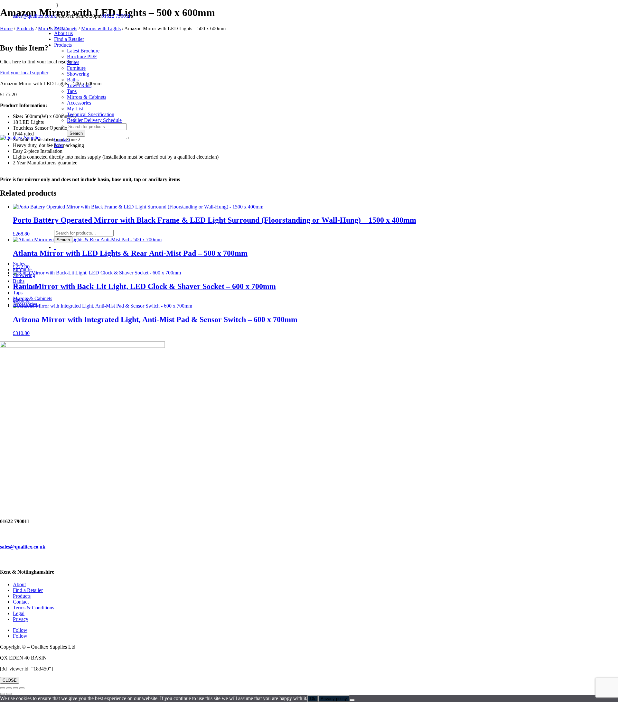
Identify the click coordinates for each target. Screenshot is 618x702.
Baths (73, 79)
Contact (62, 139)
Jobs (58, 145)
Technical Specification (90, 114)
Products (63, 45)
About (19, 584)
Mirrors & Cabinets (86, 97)
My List (75, 108)
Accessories (79, 103)
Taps (72, 91)
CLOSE (10, 680)
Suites (73, 62)
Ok (312, 698)
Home (60, 27)
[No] (352, 700)
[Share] (15, 688)
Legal (18, 613)
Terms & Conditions (33, 607)
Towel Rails (79, 85)
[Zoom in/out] (2, 688)
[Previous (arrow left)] (2, 694)
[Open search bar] (57, 226)
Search (76, 133)
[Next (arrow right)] (9, 694)
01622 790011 (116, 16)
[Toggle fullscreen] (9, 688)
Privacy (20, 619)
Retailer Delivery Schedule (94, 120)
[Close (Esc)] (21, 688)
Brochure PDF (82, 56)
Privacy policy (334, 698)
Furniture (76, 68)
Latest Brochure (83, 50)
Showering (78, 74)
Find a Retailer (69, 39)
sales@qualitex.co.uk (34, 16)
